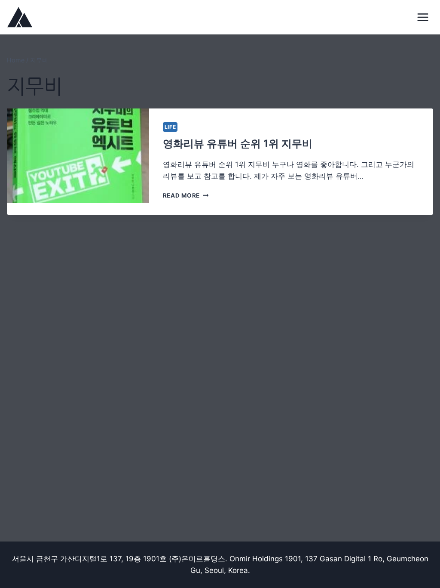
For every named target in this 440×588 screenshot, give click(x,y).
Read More (184, 195)
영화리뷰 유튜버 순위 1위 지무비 (237, 143)
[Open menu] (423, 17)
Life (170, 127)
